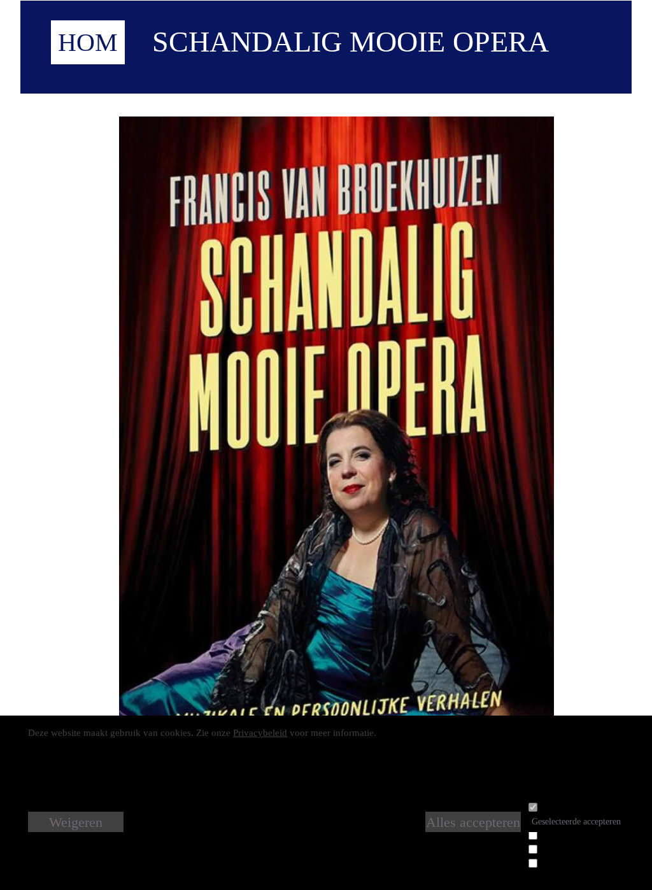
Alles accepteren (473, 822)
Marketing (557, 861)
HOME (88, 59)
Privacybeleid (260, 733)
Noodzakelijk (563, 805)
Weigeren (76, 822)
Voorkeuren (560, 833)
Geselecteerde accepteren (576, 821)
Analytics (556, 847)
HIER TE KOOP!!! (344, 848)
